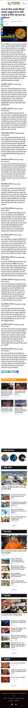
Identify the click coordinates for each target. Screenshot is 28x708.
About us (5, 698)
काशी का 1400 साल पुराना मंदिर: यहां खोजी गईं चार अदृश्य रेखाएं (18, 582)
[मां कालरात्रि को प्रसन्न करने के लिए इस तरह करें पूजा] (21, 386)
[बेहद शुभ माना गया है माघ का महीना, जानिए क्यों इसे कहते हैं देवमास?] (7, 403)
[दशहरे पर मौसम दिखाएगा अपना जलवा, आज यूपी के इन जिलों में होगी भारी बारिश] (21, 403)
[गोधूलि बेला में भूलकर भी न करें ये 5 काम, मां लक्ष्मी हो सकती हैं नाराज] (5, 672)
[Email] (1, 27)
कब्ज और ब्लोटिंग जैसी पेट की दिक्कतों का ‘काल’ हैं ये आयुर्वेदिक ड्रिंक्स (18, 518)
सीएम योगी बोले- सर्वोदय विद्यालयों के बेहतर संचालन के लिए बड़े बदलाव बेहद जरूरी (18, 567)
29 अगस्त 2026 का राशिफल (18, 677)
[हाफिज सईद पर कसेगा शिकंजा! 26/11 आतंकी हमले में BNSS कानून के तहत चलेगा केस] (7, 386)
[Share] (1, 33)
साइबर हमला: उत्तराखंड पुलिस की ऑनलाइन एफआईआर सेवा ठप (18, 622)
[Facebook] (1, 18)
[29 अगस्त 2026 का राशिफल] (5, 679)
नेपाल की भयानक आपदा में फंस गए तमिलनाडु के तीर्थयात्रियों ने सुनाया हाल (19, 503)
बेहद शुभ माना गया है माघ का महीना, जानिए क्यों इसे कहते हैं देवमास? (7, 409)
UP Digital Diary (5, 21)
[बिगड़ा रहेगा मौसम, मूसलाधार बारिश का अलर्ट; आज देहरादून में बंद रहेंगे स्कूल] (5, 638)
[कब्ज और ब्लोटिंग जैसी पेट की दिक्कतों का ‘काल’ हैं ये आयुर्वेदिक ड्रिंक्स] (5, 519)
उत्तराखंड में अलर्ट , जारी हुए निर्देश (11, 615)
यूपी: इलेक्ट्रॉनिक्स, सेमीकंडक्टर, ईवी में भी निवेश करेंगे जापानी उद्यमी (18, 575)
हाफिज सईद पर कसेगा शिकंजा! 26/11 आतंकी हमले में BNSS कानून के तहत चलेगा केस (7, 393)
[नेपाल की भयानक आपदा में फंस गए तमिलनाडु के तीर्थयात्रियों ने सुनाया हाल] (5, 504)
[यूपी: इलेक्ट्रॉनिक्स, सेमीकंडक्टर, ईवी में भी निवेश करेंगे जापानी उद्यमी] (5, 576)
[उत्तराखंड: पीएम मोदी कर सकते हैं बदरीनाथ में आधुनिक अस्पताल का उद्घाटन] (5, 630)
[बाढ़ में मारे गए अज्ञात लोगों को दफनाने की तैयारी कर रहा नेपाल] (5, 497)
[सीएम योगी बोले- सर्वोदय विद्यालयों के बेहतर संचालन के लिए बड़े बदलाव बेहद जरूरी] (5, 568)
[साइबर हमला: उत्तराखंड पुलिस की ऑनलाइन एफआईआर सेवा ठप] (5, 623)
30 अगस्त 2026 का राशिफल (18, 663)
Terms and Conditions (20, 698)
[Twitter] (1, 21)
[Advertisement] (14, 432)
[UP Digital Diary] (14, 3)
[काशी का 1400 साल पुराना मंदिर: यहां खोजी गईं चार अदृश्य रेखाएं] (5, 583)
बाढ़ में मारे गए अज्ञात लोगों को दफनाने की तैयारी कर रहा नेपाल (18, 496)
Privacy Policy (11, 698)
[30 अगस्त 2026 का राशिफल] (5, 665)
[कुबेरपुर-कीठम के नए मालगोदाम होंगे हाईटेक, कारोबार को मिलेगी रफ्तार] (5, 561)
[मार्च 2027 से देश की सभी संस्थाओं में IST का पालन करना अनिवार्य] (5, 512)
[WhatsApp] (1, 24)
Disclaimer (11, 701)
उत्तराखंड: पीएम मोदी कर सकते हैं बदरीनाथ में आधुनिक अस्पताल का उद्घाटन (18, 629)
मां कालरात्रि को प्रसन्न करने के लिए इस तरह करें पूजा (20, 392)
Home (14, 696)
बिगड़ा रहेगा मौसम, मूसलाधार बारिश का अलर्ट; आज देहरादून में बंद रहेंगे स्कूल (19, 637)
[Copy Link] (1, 30)
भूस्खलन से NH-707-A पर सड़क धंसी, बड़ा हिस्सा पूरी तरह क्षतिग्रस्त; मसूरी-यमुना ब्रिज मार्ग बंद (18, 645)
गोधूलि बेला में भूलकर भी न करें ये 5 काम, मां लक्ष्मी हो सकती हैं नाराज (18, 671)
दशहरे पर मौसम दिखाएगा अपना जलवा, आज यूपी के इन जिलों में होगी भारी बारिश (20, 410)
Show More (14, 526)
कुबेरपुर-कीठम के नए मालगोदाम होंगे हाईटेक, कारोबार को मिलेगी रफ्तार (17, 560)
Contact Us (16, 701)
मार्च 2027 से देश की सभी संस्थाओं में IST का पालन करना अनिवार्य (18, 511)
